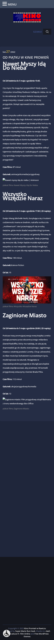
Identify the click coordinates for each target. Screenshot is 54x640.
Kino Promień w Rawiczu (35, 628)
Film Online (25, 633)
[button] (5, 4)
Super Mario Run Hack (25, 631)
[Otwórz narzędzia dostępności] (6, 633)
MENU (12, 4)
